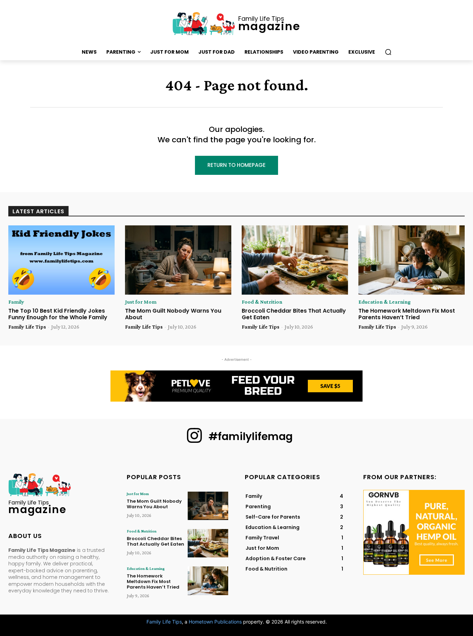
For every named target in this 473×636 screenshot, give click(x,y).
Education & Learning (384, 302)
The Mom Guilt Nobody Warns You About (173, 314)
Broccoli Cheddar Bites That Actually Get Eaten (294, 314)
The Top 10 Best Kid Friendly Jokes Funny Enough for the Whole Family (57, 314)
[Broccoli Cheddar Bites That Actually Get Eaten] (295, 260)
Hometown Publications (215, 622)
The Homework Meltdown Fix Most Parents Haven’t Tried (406, 314)
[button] (388, 52)
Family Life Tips (27, 327)
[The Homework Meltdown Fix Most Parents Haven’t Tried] (411, 260)
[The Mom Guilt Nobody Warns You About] (178, 260)
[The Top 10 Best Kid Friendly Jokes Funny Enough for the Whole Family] (61, 260)
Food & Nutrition (262, 302)
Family (16, 302)
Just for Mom (141, 302)
